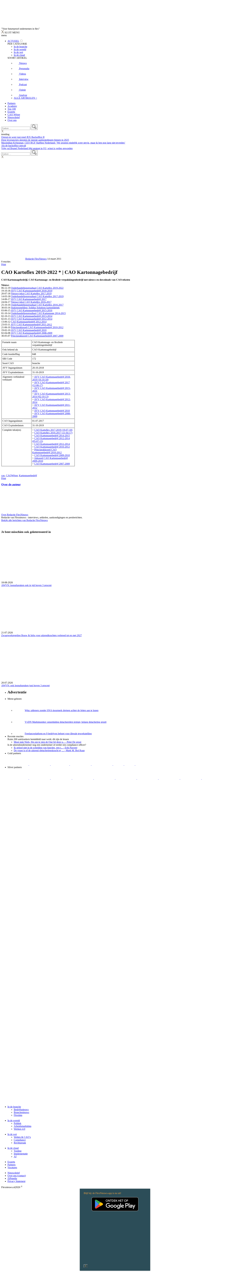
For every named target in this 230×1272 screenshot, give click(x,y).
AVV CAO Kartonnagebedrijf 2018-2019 (31, 290)
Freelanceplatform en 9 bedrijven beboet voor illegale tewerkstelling (58, 733)
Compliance (20, 1140)
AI (15, 1156)
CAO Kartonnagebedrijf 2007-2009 (52, 463)
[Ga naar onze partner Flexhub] (18, 778)
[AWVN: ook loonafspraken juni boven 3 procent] (115, 659)
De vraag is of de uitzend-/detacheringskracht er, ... (49, 750)
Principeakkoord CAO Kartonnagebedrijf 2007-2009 (37, 335)
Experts (11, 111)
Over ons (12, 120)
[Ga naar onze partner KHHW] (129, 764)
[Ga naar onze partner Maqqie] (104, 778)
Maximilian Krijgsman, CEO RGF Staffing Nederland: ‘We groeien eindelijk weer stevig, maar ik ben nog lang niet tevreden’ (63, 142)
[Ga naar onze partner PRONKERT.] (61, 778)
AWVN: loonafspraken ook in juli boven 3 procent (26, 585)
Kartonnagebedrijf (28, 475)
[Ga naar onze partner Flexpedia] (102, 764)
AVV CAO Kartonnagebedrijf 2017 (28, 299)
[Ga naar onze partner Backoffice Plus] (18, 764)
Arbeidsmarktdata (22, 1126)
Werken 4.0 (19, 1129)
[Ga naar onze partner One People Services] (81, 764)
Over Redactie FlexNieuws (14, 514)
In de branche (14, 1106)
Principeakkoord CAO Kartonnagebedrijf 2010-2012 (37, 327)
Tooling (17, 1151)
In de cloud (13, 1148)
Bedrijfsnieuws (21, 1109)
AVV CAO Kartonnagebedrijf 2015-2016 (31, 310)
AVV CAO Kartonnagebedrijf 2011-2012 (31, 324)
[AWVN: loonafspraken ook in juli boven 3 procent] (115, 559)
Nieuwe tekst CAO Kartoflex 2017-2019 (31, 293)
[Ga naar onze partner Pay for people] (212, 778)
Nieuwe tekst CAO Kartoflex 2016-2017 (31, 302)
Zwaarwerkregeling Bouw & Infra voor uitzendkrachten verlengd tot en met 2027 (41, 635)
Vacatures (12, 1167)
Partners (11, 103)
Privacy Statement (16, 1181)
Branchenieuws (21, 1112)
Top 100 (12, 109)
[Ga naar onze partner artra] (126, 778)
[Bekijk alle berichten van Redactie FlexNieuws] (13, 258)
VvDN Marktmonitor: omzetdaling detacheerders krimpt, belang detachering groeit (65, 722)
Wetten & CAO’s (22, 1137)
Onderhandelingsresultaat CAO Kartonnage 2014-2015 (38, 313)
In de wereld (14, 1120)
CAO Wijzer (14, 114)
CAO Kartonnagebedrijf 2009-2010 (52, 455)
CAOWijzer (12, 475)
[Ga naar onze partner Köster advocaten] (191, 778)
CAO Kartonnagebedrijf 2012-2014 (28, 321)
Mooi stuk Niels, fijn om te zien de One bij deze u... (47, 742)
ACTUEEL (13, 41)
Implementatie (21, 1153)
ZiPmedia (12, 1178)
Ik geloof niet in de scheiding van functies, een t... (45, 747)
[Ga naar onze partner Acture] (40, 764)
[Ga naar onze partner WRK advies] (18, 789)
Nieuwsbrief (14, 117)
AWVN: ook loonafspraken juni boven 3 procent (25, 685)
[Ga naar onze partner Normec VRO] (83, 778)
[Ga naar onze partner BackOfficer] (60, 764)
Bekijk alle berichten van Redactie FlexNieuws (24, 520)
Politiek (17, 1123)
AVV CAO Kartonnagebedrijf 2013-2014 (31, 316)
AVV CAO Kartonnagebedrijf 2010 (28, 330)
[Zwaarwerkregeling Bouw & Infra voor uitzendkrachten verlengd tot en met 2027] (115, 609)
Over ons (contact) (17, 1175)
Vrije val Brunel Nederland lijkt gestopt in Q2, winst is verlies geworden (37, 148)
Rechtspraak (20, 1142)
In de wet (12, 1134)
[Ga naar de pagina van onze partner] (29, 808)
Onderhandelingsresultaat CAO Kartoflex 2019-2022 (37, 288)
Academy (12, 106)
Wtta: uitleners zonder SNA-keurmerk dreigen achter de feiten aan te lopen (61, 710)
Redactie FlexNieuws (36, 258)
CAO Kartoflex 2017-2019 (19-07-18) (53, 430)
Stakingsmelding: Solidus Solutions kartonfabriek (35, 307)
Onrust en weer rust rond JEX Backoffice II (22, 137)
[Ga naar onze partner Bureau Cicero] (118, 764)
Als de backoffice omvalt (13, 145)
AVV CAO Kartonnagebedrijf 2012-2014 (31, 319)
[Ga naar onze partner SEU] (40, 778)
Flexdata (18, 1115)
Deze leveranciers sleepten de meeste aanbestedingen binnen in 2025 (35, 140)
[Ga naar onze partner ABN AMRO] (169, 778)
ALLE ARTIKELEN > (25, 98)
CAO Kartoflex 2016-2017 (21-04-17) (53, 432)
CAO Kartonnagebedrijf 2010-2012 (52, 447)
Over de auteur (11, 484)
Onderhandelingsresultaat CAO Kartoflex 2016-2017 (37, 304)
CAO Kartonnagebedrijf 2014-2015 (52, 435)
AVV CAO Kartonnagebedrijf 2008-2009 (31, 333)
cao (3, 475)
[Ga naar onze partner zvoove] (145, 764)
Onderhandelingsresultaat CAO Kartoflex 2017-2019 (37, 296)
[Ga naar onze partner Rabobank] (148, 778)
